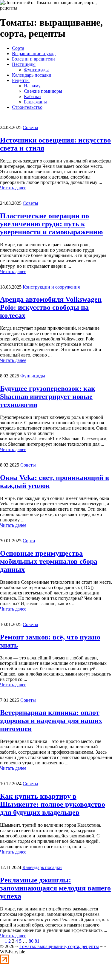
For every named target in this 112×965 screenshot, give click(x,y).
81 (37, 941)
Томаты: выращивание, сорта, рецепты (59, 946)
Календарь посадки (31, 75)
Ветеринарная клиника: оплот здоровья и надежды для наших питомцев (51, 720)
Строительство (27, 107)
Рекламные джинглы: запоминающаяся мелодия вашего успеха (55, 888)
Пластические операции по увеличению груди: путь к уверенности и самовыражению (51, 224)
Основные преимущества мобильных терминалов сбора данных (48, 561)
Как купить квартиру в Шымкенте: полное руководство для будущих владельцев (52, 804)
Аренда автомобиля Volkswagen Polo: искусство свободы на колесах (51, 307)
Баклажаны (35, 101)
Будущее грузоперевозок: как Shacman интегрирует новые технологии (47, 396)
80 (31, 941)
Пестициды (24, 64)
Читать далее (13, 187)
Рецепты (21, 80)
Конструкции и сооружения (51, 286)
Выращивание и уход (34, 53)
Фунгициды (36, 69)
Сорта (18, 48)
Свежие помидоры (43, 91)
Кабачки (32, 96)
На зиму (32, 85)
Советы (30, 127)
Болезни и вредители (33, 58)
